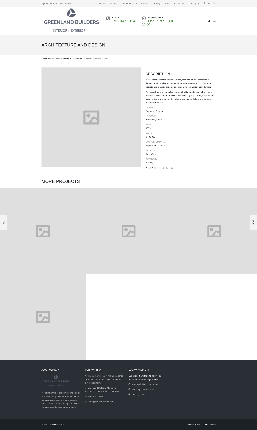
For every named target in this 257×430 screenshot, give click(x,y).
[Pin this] (172, 168)
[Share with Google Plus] (167, 168)
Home (102, 3)
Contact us (179, 3)
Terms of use (210, 424)
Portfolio (145, 3)
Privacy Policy (193, 424)
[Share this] (159, 168)
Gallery (156, 3)
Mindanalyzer (58, 424)
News (167, 3)
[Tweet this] (163, 168)
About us (113, 3)
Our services (128, 3)
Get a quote (194, 3)
